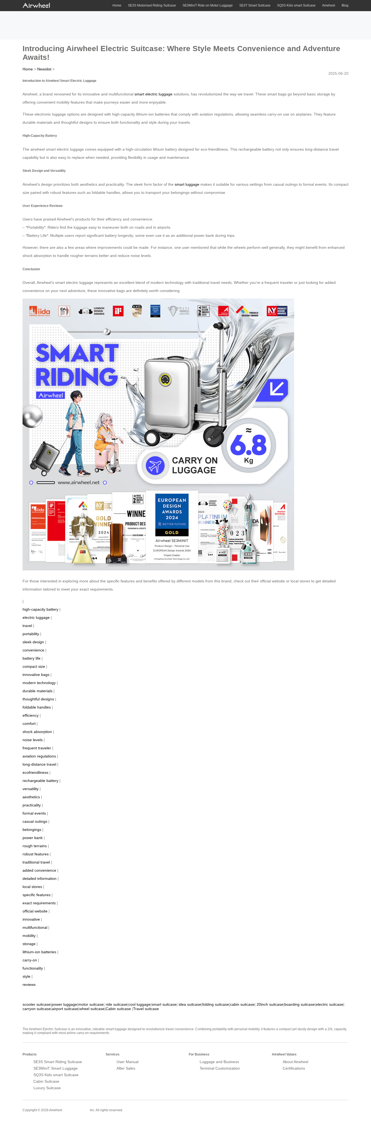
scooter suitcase (37, 1004)
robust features (36, 854)
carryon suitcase (37, 1009)
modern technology (39, 683)
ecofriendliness (35, 772)
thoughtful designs (38, 699)
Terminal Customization (220, 1068)
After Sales (126, 1068)
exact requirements (39, 903)
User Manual (128, 1062)
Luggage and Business (219, 1062)
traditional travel (36, 862)
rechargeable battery (40, 780)
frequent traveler (37, 748)
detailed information (39, 878)
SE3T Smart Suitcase (255, 5)
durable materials (37, 691)
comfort (29, 723)
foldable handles (37, 707)
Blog (345, 5)
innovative (31, 919)
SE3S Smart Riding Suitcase (57, 1062)
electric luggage (36, 617)
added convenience (39, 870)
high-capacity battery (40, 609)
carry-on (30, 960)
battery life (31, 658)
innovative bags (36, 674)
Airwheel (328, 5)
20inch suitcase (270, 1004)
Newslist (44, 69)
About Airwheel (295, 1062)
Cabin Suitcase (46, 1081)
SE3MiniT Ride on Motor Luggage (208, 5)
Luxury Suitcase (47, 1088)
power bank (33, 838)
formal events (34, 813)
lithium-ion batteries (39, 952)
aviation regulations (39, 756)
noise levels (33, 740)
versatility (31, 789)
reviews (29, 984)
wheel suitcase (92, 1009)
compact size (34, 666)
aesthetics (31, 797)
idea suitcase (190, 1004)
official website (35, 911)
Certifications (294, 1068)
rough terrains (35, 846)
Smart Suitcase (76, 1110)
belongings (32, 829)
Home (116, 5)
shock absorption (37, 731)
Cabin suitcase (118, 1009)
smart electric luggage (153, 94)
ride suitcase (116, 1004)
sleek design (33, 642)
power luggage (64, 1004)
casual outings (35, 821)
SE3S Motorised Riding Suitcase (152, 5)
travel (27, 625)
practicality (32, 805)
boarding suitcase (299, 1004)
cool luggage (139, 1004)
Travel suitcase (146, 1009)
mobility (29, 935)
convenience (33, 650)
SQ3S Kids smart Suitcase (296, 5)
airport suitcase (65, 1009)
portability (31, 634)
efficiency (31, 715)
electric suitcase (329, 1004)
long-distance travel (39, 764)
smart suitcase (164, 1004)
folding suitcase (215, 1004)
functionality (33, 968)
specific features (37, 895)
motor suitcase (90, 1004)
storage (29, 944)
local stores (32, 886)
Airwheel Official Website (327, 1106)
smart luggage (187, 184)
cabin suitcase (242, 1004)
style (26, 976)
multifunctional (35, 927)
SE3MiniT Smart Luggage (55, 1068)
